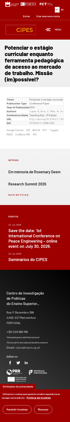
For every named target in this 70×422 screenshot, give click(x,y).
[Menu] (48, 30)
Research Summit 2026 (27, 184)
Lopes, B (34, 111)
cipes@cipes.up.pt (27, 347)
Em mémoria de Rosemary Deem (34, 172)
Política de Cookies (39, 397)
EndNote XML (23, 134)
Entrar (26, 16)
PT (57, 9)
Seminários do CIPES (27, 259)
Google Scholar (15, 130)
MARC (10, 134)
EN (62, 9)
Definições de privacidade (18, 386)
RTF (45, 130)
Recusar (43, 409)
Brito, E (45, 111)
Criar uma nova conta (48, 16)
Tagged (53, 130)
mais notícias (18, 194)
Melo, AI (54, 111)
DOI (28, 130)
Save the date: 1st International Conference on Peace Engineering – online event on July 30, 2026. (34, 238)
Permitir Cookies (17, 409)
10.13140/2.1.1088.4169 (41, 123)
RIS (35, 134)
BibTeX (36, 130)
